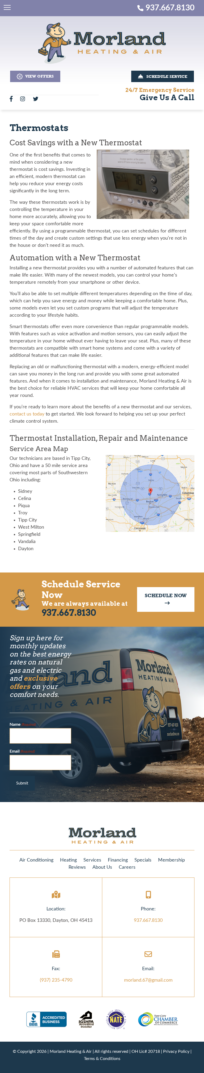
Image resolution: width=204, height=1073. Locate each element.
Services (92, 860)
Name (23, 724)
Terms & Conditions (102, 1059)
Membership (171, 860)
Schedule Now (166, 599)
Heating (68, 860)
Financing (118, 860)
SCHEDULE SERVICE (165, 76)
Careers (127, 867)
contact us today (27, 414)
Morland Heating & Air (71, 1051)
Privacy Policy (176, 1051)
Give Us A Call (167, 97)
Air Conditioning (36, 860)
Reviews (77, 867)
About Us (102, 867)
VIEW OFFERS (38, 76)
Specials (142, 860)
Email (22, 751)
